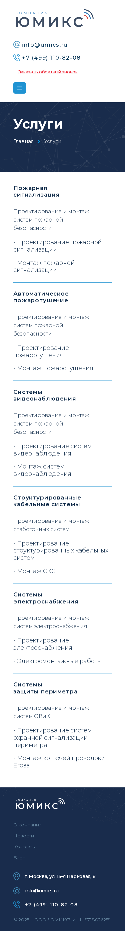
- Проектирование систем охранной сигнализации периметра (52, 737)
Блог (19, 858)
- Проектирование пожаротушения (41, 352)
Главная (23, 141)
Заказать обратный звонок (48, 71)
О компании (27, 825)
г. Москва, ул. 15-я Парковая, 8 (59, 876)
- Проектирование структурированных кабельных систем (60, 550)
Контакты (24, 847)
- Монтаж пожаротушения (53, 368)
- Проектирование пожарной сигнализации (57, 246)
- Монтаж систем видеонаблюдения (42, 470)
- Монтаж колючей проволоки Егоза (59, 762)
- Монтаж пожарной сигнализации (43, 267)
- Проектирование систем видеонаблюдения (52, 450)
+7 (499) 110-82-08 (51, 905)
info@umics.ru (41, 891)
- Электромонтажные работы (57, 661)
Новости (23, 836)
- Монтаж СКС (34, 571)
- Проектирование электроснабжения (42, 644)
